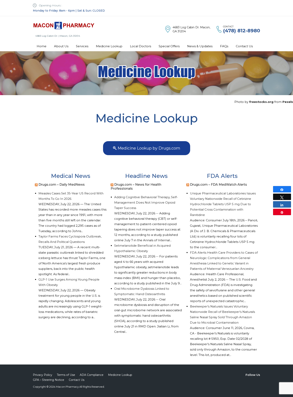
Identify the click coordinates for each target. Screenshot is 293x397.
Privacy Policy (42, 375)
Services (82, 46)
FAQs (224, 46)
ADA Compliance (91, 375)
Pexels (287, 102)
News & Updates (199, 46)
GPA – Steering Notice (48, 380)
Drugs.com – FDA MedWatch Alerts (218, 184)
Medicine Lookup (109, 46)
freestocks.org (261, 102)
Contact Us (244, 46)
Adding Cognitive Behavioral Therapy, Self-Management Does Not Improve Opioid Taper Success (146, 202)
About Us (61, 46)
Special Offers (169, 46)
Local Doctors (140, 46)
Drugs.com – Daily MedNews (61, 184)
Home (41, 46)
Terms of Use (66, 375)
